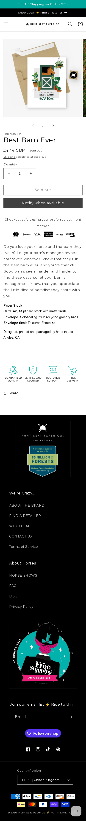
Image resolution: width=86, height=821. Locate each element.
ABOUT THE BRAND (27, 505)
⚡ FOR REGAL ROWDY (62, 812)
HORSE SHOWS (23, 575)
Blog (13, 596)
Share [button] (14, 393)
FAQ (13, 586)
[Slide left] (33, 125)
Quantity (10, 164)
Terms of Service (23, 547)
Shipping (9, 156)
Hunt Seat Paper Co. (32, 812)
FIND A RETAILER (25, 516)
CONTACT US (20, 536)
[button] (6, 24)
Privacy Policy (21, 607)
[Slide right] (53, 125)
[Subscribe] (71, 717)
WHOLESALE (21, 526)
